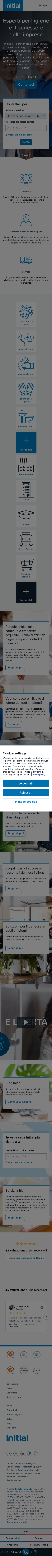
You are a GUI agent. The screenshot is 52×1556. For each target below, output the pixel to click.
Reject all (26, 792)
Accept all (26, 783)
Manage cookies (26, 801)
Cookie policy (38, 774)
